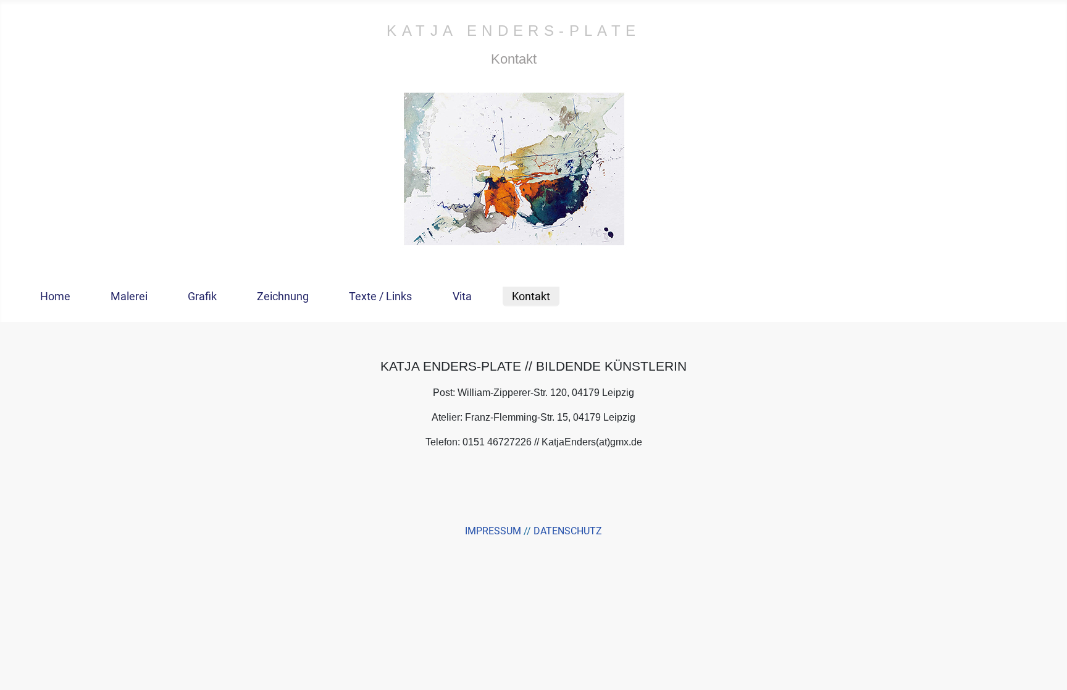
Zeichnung (283, 296)
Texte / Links (380, 296)
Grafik (202, 296)
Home (55, 296)
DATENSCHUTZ (568, 531)
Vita (462, 296)
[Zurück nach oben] (1045, 667)
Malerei (129, 296)
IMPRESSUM (493, 531)
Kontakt (531, 296)
